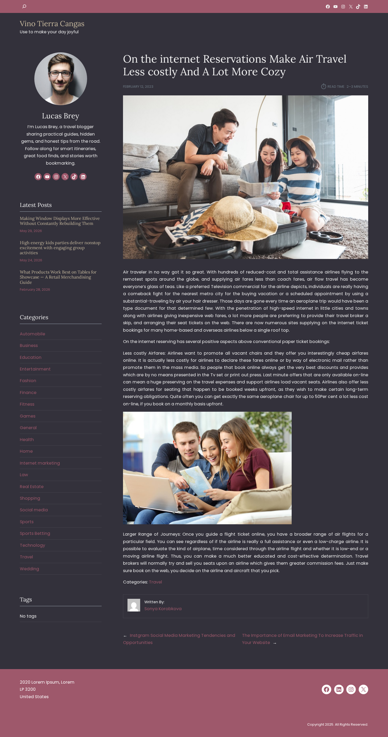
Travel (155, 582)
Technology (32, 545)
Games (27, 416)
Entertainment (35, 369)
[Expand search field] (24, 6)
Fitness (27, 404)
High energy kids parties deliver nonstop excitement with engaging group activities (60, 248)
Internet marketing (40, 463)
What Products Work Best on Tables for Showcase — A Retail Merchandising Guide (58, 277)
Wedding (29, 569)
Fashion (28, 381)
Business (29, 345)
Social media (34, 510)
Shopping (30, 498)
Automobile (32, 334)
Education (30, 357)
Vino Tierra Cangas (52, 23)
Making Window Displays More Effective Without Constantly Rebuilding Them (60, 221)
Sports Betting (35, 533)
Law (24, 475)
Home (26, 451)
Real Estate (32, 487)
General (28, 428)
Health (27, 440)
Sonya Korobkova (163, 609)
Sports (27, 522)
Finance (28, 393)
